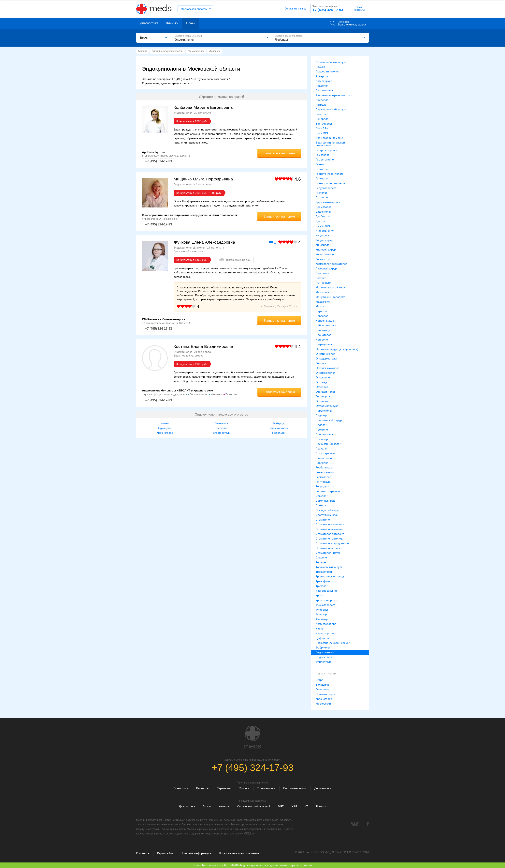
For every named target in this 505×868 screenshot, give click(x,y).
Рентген (321, 806)
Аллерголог (323, 76)
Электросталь (221, 432)
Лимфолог (322, 273)
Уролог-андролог (327, 600)
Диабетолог (323, 216)
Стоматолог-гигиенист (330, 524)
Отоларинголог (325, 391)
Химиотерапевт (326, 623)
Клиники (172, 23)
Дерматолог (323, 206)
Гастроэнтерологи (295, 788)
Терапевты (224, 788)
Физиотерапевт (325, 604)
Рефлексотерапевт (328, 491)
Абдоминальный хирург (331, 62)
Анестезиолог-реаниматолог (334, 95)
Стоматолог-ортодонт (330, 533)
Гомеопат (322, 197)
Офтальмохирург (327, 405)
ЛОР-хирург (323, 282)
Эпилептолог (324, 661)
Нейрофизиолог (326, 325)
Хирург (320, 628)
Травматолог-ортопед (330, 576)
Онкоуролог (323, 377)
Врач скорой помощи (329, 137)
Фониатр (321, 614)
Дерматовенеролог (328, 202)
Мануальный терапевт (330, 296)
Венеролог (322, 118)
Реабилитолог (325, 467)
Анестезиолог (324, 90)
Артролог (321, 104)
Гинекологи (181, 788)
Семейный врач (326, 500)
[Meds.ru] (252, 737)
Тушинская (231, 394)
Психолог (322, 448)
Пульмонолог (324, 458)
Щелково (221, 428)
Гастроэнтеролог (326, 150)
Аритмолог (322, 99)
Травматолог (324, 571)
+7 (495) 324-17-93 (327, 8)
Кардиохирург (325, 240)
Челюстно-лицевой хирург (333, 642)
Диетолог (321, 221)
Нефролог (322, 339)
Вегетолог (322, 114)
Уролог (320, 595)
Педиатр (321, 415)
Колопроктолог (325, 254)
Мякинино (216, 394)
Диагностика (149, 23)
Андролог (322, 85)
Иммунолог (323, 225)
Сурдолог (322, 557)
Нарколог (322, 311)
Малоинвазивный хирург (331, 287)
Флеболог (322, 609)
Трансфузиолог (326, 581)
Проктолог (322, 429)
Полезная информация (196, 853)
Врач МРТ (322, 133)
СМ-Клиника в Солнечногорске (163, 319)
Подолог (321, 424)
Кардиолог (322, 235)
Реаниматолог (325, 472)
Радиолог (322, 462)
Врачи (190, 23)
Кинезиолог (323, 244)
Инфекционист (325, 230)
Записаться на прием (279, 153)
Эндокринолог (325, 652)
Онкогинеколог (325, 353)
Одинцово (164, 428)
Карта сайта (165, 853)
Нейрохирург (324, 330)
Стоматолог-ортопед (329, 538)
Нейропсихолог (326, 320)
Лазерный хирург (327, 268)
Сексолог (321, 495)
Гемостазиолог (325, 159)
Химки (165, 423)
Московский (323, 703)
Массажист (323, 301)
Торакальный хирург (329, 567)
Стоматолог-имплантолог (332, 529)
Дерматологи (322, 788)
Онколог (321, 363)
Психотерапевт (325, 453)
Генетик (321, 164)
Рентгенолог (323, 481)
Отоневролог (324, 396)
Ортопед (321, 382)
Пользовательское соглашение (239, 853)
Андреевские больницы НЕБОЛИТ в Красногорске (177, 390)
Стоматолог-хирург (328, 552)
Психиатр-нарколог (328, 443)
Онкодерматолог (326, 358)
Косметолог (323, 259)
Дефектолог (323, 211)
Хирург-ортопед (326, 633)
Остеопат (322, 386)
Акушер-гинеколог (327, 71)
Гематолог (322, 154)
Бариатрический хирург (331, 109)
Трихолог (321, 585)
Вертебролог (324, 123)
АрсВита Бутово (153, 152)
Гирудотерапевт (326, 188)
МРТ (281, 806)
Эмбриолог (323, 647)
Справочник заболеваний (253, 806)
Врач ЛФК (322, 128)
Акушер (320, 66)
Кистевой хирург (326, 249)
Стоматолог (323, 519)
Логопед (321, 278)
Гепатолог (322, 169)
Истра (319, 679)
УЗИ (294, 806)
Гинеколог (322, 178)
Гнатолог (321, 192)
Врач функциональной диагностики (330, 144)
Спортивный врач (327, 514)
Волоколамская (198, 394)
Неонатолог (323, 334)
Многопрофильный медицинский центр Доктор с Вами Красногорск (190, 215)
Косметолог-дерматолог (331, 263)
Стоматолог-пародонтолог (333, 543)
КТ (306, 806)
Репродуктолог (325, 486)
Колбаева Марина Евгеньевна (203, 107)
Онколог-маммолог (328, 368)
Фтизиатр (322, 619)
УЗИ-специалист (326, 590)
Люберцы (278, 423)
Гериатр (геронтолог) (329, 173)
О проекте (142, 853)
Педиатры (202, 788)
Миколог (321, 306)
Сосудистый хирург (328, 510)
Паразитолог (324, 410)
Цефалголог (323, 638)
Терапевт (322, 562)
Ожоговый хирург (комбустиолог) (337, 349)
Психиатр (322, 439)
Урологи (244, 788)
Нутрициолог (324, 344)
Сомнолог (322, 505)
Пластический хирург (329, 420)
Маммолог (322, 292)
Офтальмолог (325, 401)
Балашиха (221, 423)
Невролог (322, 315)
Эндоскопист (324, 657)
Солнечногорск (278, 428)
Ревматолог (323, 477)
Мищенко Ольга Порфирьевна (203, 179)
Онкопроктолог (325, 372)
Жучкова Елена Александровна (204, 242)
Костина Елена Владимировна (203, 346)
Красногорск (165, 432)
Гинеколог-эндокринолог (331, 183)
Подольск (278, 432)
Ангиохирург (324, 81)
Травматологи (266, 788)
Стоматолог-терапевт (329, 548)
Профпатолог (324, 434)
